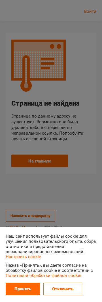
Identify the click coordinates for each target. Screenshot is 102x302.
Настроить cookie (23, 256)
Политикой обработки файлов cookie (43, 275)
